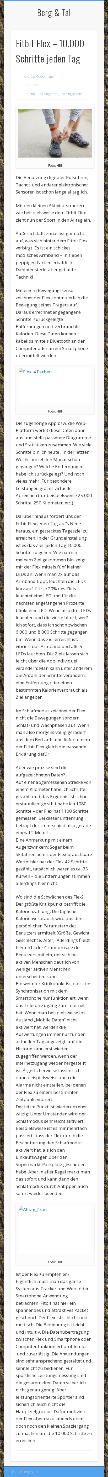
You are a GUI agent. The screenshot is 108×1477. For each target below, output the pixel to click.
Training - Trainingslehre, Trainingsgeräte (53, 94)
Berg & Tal (54, 12)
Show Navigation (84, 47)
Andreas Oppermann (39, 76)
